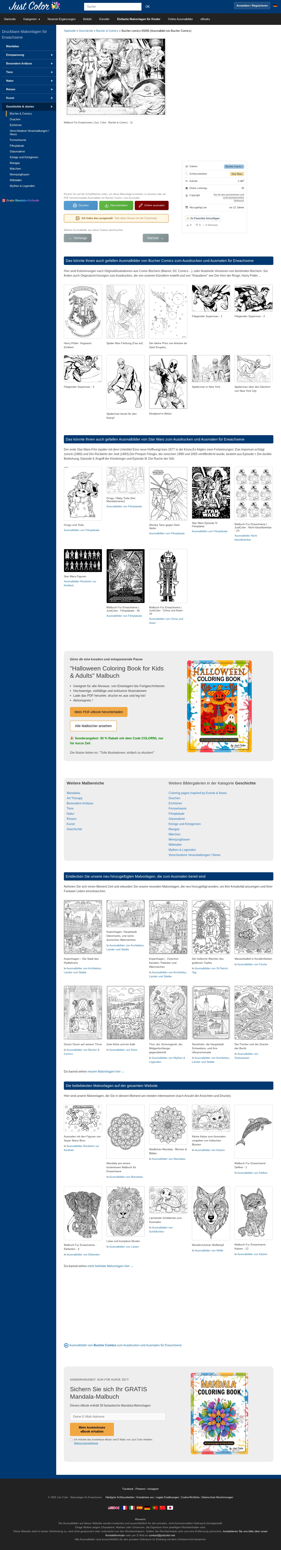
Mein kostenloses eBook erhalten (92, 1429)
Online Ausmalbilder (180, 19)
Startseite (10, 19)
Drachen (174, 798)
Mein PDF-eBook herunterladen (99, 712)
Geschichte (86, 30)
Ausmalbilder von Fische (252, 964)
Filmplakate (176, 813)
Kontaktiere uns (145, 1497)
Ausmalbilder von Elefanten (83, 1254)
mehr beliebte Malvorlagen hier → (110, 1266)
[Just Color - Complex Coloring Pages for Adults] (113, 1507)
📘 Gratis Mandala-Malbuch (20, 200)
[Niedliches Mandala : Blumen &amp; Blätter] (168, 1143)
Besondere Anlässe (80, 803)
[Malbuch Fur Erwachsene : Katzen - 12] (254, 1238)
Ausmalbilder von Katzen (210, 1150)
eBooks (205, 19)
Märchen (174, 834)
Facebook (128, 1489)
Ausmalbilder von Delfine (252, 1172)
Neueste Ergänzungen (62, 19)
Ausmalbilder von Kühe (123, 1049)
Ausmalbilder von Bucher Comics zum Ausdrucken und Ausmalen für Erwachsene (186, 261)
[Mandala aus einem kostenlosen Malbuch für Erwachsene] (125, 1157)
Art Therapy (75, 798)
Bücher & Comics (107, 30)
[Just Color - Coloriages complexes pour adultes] (124, 1507)
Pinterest (141, 1489)
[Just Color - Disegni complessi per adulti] (132, 1507)
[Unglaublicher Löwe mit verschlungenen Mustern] (125, 1235)
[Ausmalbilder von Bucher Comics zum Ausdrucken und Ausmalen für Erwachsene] (66, 1345)
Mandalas (73, 793)
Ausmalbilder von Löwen (124, 1246)
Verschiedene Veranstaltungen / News (194, 855)
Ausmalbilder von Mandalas (126, 1176)
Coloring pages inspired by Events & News (198, 793)
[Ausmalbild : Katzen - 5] (211, 1130)
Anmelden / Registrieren (252, 5)
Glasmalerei (177, 818)
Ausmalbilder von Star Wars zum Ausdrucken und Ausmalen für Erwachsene (181, 439)
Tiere (70, 808)
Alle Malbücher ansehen (93, 726)
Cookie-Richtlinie (190, 1497)
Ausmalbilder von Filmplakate (81, 530)
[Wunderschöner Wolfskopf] (211, 1239)
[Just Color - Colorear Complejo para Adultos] (139, 1507)
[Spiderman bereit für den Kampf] (125, 408)
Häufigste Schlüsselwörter (120, 1497)
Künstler (104, 19)
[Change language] (275, 5)
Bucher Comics (234, 166)
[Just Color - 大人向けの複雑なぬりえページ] (170, 1507)
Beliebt (87, 19)
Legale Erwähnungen (167, 1497)
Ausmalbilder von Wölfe (209, 1250)
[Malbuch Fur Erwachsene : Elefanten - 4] (83, 1239)
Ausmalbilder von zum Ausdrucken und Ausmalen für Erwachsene (125, 1345)
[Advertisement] (116, 158)
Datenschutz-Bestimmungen (217, 1497)
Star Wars (237, 174)
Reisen (71, 818)
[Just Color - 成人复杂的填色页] (162, 1507)
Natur (70, 813)
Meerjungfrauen (179, 839)
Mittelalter (175, 844)
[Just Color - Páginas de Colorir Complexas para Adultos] (155, 1507)
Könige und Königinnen (185, 824)
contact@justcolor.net (162, 1535)
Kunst (71, 824)
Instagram (153, 1489)
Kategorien (30, 19)
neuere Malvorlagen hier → (106, 1071)
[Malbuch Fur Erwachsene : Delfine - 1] (254, 1157)
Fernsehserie (178, 808)
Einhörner (175, 803)
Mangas (174, 829)
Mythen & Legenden (182, 849)
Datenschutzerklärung (86, 1443)
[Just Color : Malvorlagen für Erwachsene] (35, 5)
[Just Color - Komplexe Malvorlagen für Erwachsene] (147, 1507)
